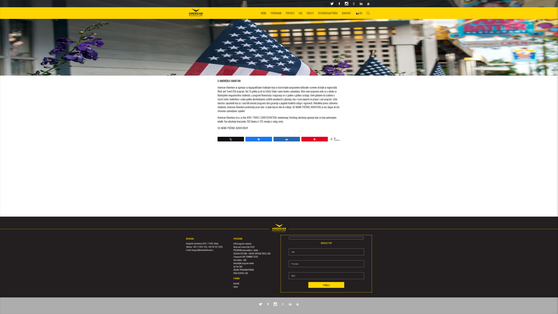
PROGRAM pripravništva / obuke (245, 250)
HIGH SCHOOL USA (240, 273)
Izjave (235, 286)
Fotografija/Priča (328, 13)
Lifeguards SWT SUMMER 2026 (245, 256)
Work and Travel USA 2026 (243, 246)
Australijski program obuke (243, 263)
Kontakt (346, 13)
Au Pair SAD (237, 266)
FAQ (300, 13)
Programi (276, 13)
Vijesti (310, 13)
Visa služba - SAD (239, 260)
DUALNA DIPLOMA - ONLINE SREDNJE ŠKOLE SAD (252, 253)
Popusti (290, 13)
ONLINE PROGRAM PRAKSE (243, 269)
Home (263, 13)
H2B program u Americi (242, 243)
